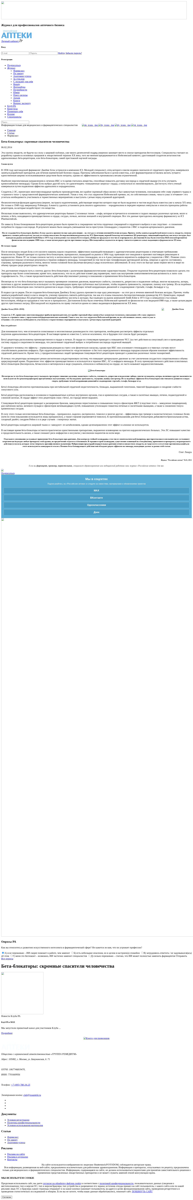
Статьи (10, 133)
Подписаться (14, 65)
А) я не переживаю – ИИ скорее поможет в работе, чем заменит (37, 953)
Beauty (16, 84)
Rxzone (11, 114)
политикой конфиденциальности (116, 1183)
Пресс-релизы (20, 95)
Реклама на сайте (16, 1154)
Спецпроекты (14, 117)
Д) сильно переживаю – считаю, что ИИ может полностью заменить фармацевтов (133, 956)
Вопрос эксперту (22, 103)
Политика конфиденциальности (23, 1122)
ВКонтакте (96, 497)
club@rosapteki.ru (32, 1095)
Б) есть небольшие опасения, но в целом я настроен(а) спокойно (107, 953)
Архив (16, 98)
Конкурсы (12, 108)
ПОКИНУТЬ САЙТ (142, 1191)
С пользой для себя (23, 81)
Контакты (12, 1159)
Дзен (96, 512)
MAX (96, 490)
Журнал (11, 68)
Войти (61, 53)
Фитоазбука (19, 87)
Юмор (16, 92)
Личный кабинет (10, 41)
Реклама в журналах (17, 1157)
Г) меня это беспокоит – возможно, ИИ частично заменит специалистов (50, 956)
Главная (11, 130)
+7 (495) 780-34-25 (20, 1085)
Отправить (181, 956)
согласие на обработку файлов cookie (62, 1183)
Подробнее (7, 1033)
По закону (18, 73)
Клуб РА (11, 106)
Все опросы (7, 958)
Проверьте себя (15, 111)
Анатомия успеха (22, 76)
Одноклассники (96, 505)
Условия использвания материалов (25, 1125)
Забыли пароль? (73, 53)
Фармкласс (19, 70)
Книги (16, 100)
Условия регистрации (18, 1120)
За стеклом (18, 79)
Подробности (20, 89)
